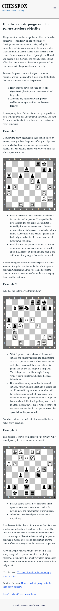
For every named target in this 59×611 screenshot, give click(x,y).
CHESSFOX (14, 5)
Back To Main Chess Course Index (19, 593)
